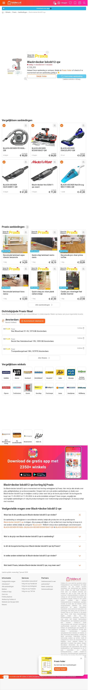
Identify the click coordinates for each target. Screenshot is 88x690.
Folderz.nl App (6, 591)
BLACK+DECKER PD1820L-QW (15, 527)
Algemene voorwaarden (48, 676)
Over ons (5, 594)
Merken (4, 589)
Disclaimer (36, 676)
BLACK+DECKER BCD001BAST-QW (40, 527)
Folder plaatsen (7, 597)
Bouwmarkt (37, 525)
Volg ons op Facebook (29, 583)
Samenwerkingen (47, 589)
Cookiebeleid (71, 676)
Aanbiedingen (22, 12)
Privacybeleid (61, 676)
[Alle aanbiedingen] (27, 227)
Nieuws (4, 604)
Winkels (8, 12)
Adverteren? (6, 584)
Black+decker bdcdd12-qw (14, 522)
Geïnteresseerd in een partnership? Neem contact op (48, 583)
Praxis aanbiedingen (13, 226)
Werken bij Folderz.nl (9, 599)
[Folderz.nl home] (14, 3)
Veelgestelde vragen (8, 581)
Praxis (14, 12)
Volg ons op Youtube (29, 589)
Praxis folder (67, 70)
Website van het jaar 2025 (10, 602)
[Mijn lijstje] (80, 3)
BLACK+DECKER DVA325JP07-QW (68, 527)
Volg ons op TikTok (28, 591)
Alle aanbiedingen (8, 586)
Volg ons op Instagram (29, 586)
